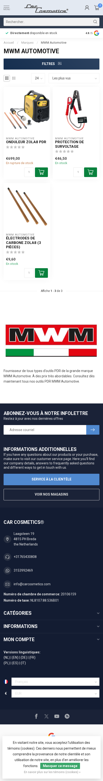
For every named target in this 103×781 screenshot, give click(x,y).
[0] (96, 7)
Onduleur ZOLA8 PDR (26, 142)
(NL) (7, 657)
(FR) (32, 657)
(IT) (23, 663)
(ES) (15, 663)
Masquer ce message (60, 766)
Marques (27, 42)
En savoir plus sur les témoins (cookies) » (52, 772)
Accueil (9, 42)
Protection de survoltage (69, 144)
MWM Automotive (53, 42)
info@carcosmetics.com (32, 584)
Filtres (49, 64)
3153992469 (23, 570)
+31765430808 (25, 557)
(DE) (24, 657)
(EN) (15, 657)
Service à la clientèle (51, 479)
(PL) (7, 663)
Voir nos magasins (51, 494)
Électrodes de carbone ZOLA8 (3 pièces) (23, 242)
